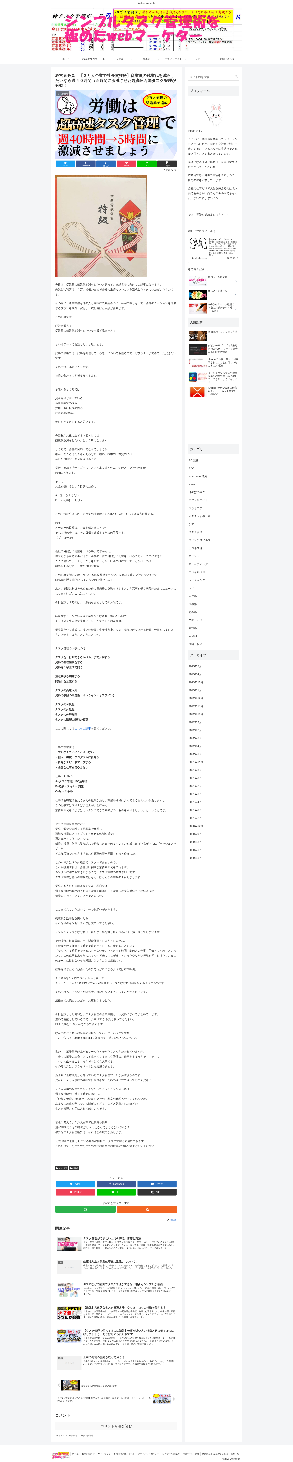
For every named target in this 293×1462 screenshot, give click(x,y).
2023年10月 (196, 682)
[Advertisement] (213, 420)
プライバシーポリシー (148, 1453)
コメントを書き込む (116, 1426)
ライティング (197, 580)
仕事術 (75, 1168)
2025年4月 (195, 674)
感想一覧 (235, 1453)
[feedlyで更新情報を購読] (85, 1209)
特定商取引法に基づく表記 (215, 1453)
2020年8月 (195, 842)
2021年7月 (195, 786)
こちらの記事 (82, 728)
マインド (194, 556)
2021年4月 (195, 802)
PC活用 (193, 460)
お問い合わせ (88, 1453)
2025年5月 (195, 666)
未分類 (193, 636)
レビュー (194, 588)
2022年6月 (195, 738)
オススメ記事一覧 (200, 516)
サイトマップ (104, 1453)
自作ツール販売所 (170, 1453)
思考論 (193, 612)
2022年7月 (195, 730)
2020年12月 (196, 826)
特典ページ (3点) (191, 1453)
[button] (236, 76)
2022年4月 (195, 746)
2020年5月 (195, 858)
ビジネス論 (195, 548)
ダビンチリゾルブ (200, 540)
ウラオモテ (195, 508)
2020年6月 (195, 850)
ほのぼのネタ (197, 492)
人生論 (193, 596)
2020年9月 (195, 834)
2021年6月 (195, 794)
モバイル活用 (197, 572)
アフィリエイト (198, 500)
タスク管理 (62, 1168)
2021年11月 (196, 762)
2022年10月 (196, 714)
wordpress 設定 (198, 476)
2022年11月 (196, 706)
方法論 (193, 628)
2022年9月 (195, 722)
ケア (191, 524)
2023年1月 (195, 690)
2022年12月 (196, 698)
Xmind (192, 484)
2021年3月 (195, 810)
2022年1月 (195, 754)
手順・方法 (195, 620)
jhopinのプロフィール (124, 1453)
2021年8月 (195, 778)
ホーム (75, 1453)
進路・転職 (195, 644)
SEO (191, 468)
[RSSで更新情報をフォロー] (147, 1209)
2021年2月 (195, 818)
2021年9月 (195, 770)
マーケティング (198, 564)
